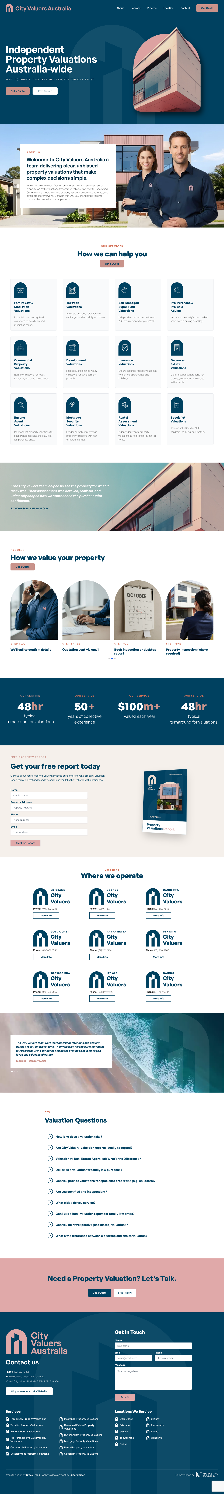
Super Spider (77, 1474)
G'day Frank (33, 1474)
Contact (185, 7)
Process (151, 7)
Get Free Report (25, 842)
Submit (125, 1397)
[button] (109, 658)
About (120, 7)
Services (135, 7)
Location (168, 7)
